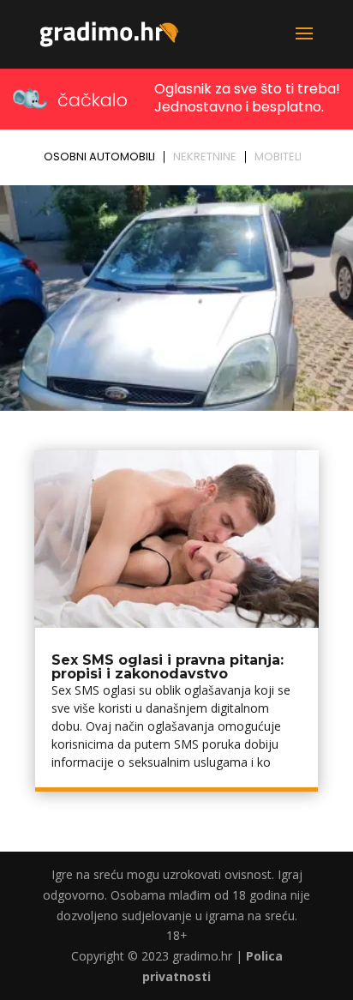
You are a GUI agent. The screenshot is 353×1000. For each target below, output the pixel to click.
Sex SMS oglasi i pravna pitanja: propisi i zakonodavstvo (167, 667)
